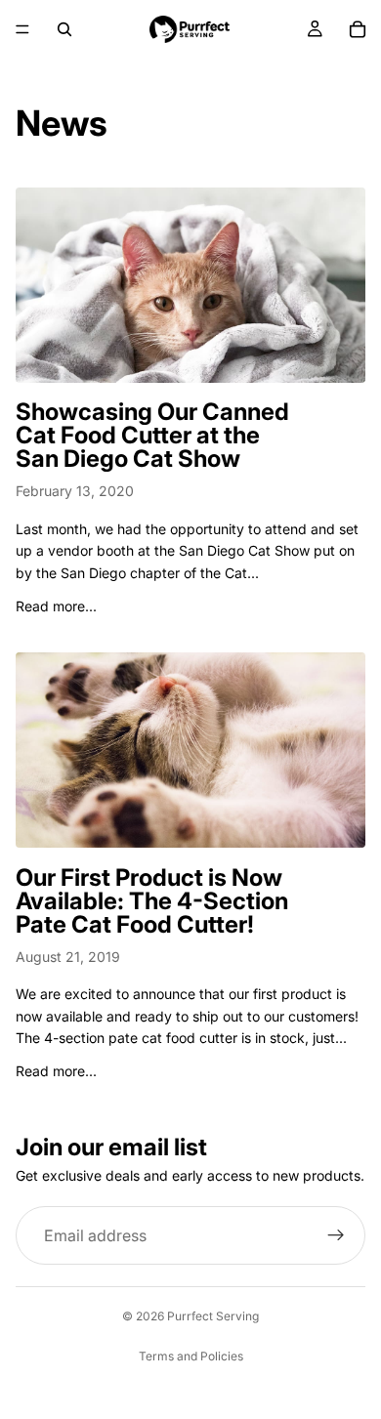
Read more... (56, 606)
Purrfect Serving (213, 1316)
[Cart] (357, 29)
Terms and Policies (191, 1356)
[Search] (64, 29)
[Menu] (22, 29)
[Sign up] (336, 1236)
